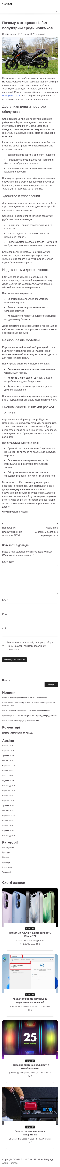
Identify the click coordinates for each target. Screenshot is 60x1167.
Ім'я (5, 600)
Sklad (7, 4)
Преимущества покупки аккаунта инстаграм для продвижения (29, 715)
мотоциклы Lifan (11, 95)
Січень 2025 (7, 825)
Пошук (6, 680)
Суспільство (7, 867)
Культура (6, 852)
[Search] (55, 10)
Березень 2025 (8, 815)
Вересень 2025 (8, 790)
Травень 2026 (8, 756)
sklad (42, 34)
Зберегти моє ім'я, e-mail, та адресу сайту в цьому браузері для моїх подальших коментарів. (30, 646)
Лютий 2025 (7, 820)
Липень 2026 (7, 746)
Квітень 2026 (7, 760)
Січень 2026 (7, 775)
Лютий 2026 (7, 771)
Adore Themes (9, 1163)
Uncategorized (8, 847)
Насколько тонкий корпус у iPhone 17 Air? (20, 720)
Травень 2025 (8, 805)
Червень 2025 (8, 800)
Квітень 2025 (7, 810)
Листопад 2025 (8, 785)
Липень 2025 (7, 795)
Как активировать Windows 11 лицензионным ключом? (26, 710)
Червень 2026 (8, 751)
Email (6, 614)
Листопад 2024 (8, 835)
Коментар (8, 562)
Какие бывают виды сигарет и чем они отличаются (24, 698)
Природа (6, 862)
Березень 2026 (8, 766)
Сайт (5, 628)
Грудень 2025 (8, 781)
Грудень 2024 (8, 830)
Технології (6, 872)
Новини (25, 511)
